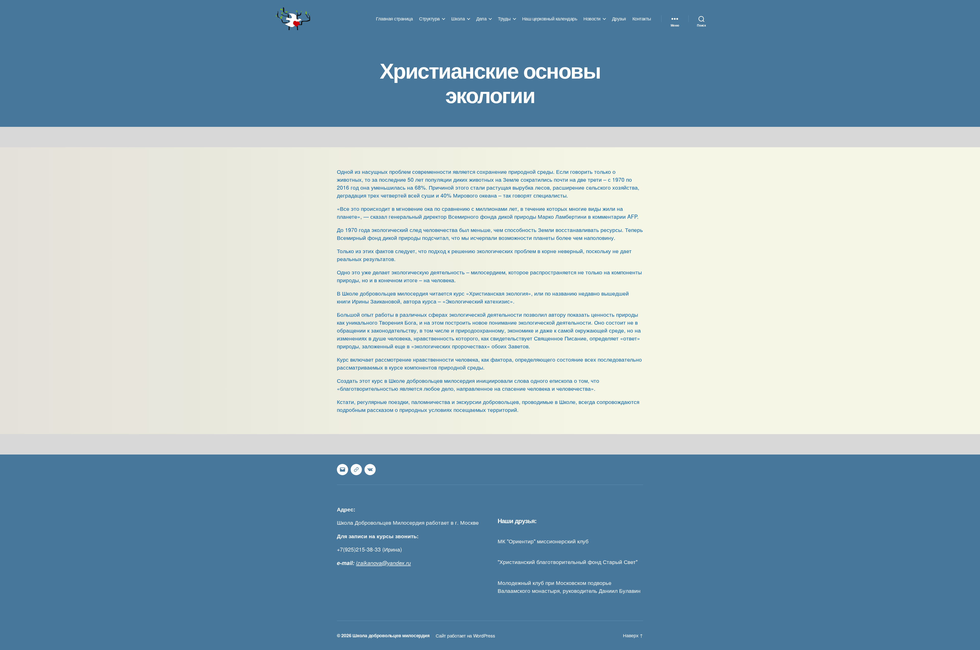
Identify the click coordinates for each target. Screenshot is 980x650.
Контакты (641, 18)
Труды (504, 18)
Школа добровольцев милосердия (391, 635)
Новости (592, 18)
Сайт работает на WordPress (465, 635)
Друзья (619, 18)
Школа (458, 18)
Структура (429, 18)
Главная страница (394, 18)
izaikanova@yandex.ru (383, 563)
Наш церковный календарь (549, 18)
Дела (481, 18)
